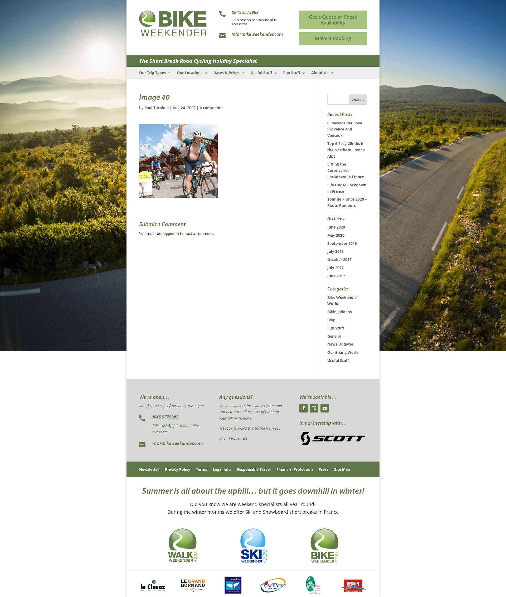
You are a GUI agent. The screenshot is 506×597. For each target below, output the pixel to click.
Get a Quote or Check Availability (333, 20)
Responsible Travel (254, 470)
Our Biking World (343, 352)
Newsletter (149, 470)
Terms (201, 470)
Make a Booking (333, 38)
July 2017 (335, 267)
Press (323, 470)
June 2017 (336, 275)
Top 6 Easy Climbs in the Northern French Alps (346, 150)
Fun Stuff (291, 73)
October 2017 (339, 259)
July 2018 (335, 251)
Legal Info (222, 470)
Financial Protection (294, 470)
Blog (331, 319)
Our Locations (189, 73)
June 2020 (336, 227)
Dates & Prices (226, 73)
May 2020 (335, 235)
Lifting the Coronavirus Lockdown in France (345, 170)
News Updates (340, 344)
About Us (319, 73)
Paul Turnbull (156, 107)
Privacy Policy (177, 470)
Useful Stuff (261, 73)
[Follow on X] (314, 408)
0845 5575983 (165, 417)
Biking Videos (339, 311)
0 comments (211, 107)
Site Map (342, 470)
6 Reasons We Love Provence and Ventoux (344, 129)
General (334, 336)
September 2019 (342, 243)
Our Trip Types (152, 73)
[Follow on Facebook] (303, 408)
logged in (170, 233)
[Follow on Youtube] (324, 408)
